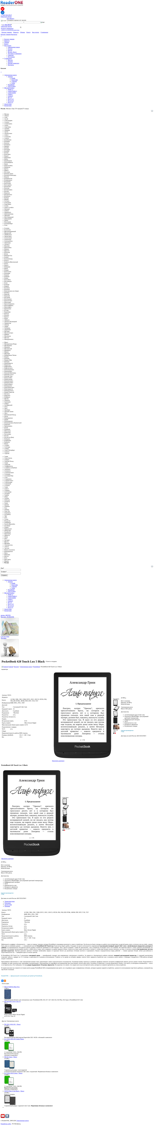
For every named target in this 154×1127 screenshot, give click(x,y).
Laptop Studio (12, 92)
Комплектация (125, 704)
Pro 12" (10, 97)
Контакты (14, 34)
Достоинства (125, 712)
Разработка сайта (6, 1124)
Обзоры (22, 32)
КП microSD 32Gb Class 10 (12, 1001)
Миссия (10, 60)
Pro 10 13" (11, 101)
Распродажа (7, 105)
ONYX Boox (12, 86)
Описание (8, 903)
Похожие (7, 906)
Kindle (13, 78)
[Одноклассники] (5, 981)
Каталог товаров (7, 32)
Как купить (35, 32)
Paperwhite (14, 80)
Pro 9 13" (10, 102)
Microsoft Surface (9, 88)
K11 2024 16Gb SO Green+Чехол (14, 1039)
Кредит (10, 50)
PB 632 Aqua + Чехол (10, 1057)
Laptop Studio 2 (12, 91)
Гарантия (10, 55)
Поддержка (11, 57)
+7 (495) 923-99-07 (6, 15)
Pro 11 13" (11, 99)
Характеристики (10, 901)
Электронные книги (10, 75)
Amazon (10, 76)
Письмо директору (13, 63)
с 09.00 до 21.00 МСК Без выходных (10, 30)
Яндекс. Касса (12, 52)
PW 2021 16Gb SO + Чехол (12, 1024)
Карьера (10, 61)
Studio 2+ (10, 89)
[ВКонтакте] (2, 981)
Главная (10, 666)
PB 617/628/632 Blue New (12, 987)
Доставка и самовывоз (14, 53)
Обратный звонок (6, 16)
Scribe (13, 83)
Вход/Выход (10, 18)
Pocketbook (11, 84)
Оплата (10, 49)
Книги (28, 32)
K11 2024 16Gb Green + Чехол (13, 1073)
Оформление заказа (14, 47)
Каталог (16, 666)
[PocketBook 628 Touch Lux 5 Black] (115, 705)
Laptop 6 (10, 96)
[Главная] (5, 666)
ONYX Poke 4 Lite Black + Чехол (14, 1091)
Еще (20, 108)
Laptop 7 (10, 94)
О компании (44, 32)
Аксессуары (8, 104)
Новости (16, 32)
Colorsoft (14, 81)
